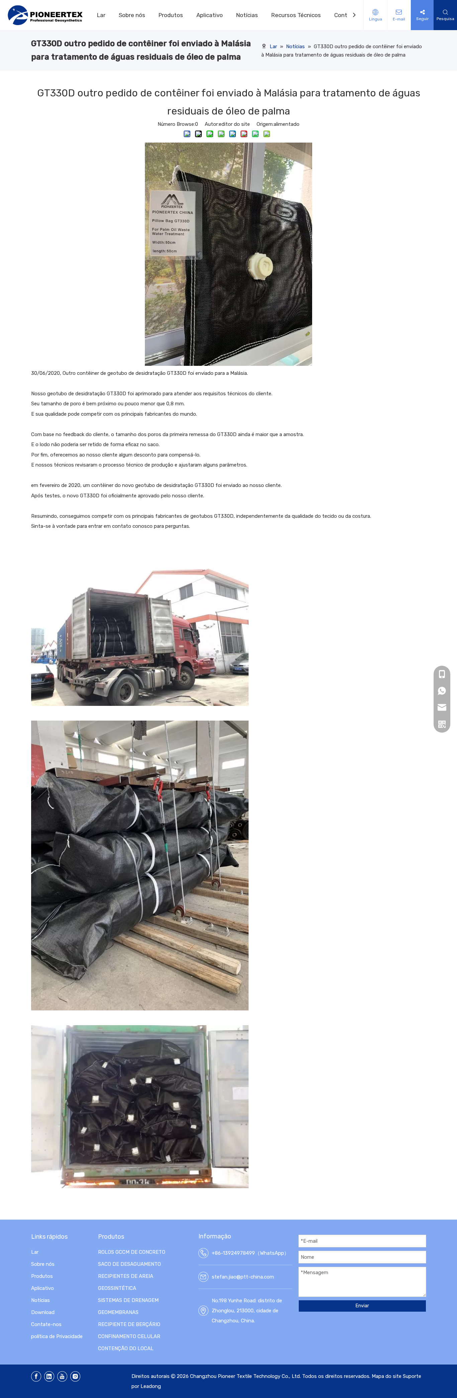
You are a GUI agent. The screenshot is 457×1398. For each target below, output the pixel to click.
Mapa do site (386, 1376)
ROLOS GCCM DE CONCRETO (131, 1252)
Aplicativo (209, 15)
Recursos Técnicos (296, 15)
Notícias (247, 15)
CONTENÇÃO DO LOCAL (126, 1348)
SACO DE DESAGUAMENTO (129, 1264)
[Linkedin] (49, 1376)
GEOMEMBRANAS (118, 1312)
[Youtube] (62, 1376)
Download (43, 1312)
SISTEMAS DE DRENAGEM (128, 1300)
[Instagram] (75, 1376)
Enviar (362, 1306)
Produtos (171, 15)
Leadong (151, 1386)
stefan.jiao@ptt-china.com (243, 1277)
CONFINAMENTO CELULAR (129, 1336)
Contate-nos (46, 1324)
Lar (101, 15)
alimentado (286, 124)
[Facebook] (36, 1376)
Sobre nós (132, 15)
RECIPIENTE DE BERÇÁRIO (129, 1324)
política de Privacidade (57, 1336)
